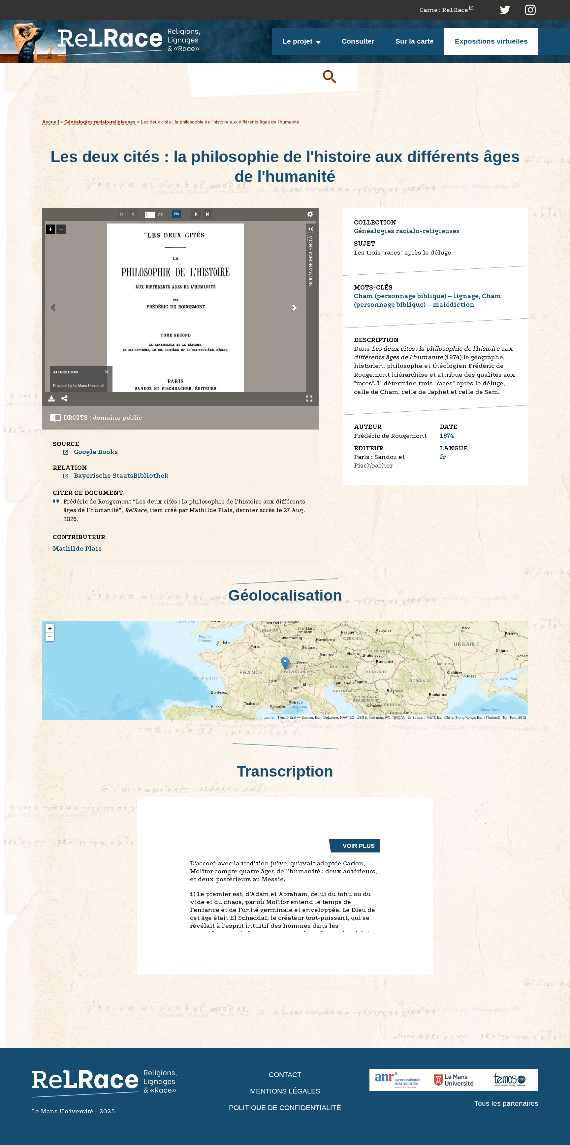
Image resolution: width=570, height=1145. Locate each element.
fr (443, 457)
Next (196, 214)
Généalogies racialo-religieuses (100, 122)
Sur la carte (415, 41)
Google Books (96, 452)
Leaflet (269, 717)
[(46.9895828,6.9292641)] (285, 663)
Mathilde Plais (77, 548)
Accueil (50, 122)
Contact (285, 1074)
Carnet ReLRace (444, 10)
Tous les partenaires (506, 1103)
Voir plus (359, 846)
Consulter (358, 41)
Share (64, 398)
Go (176, 213)
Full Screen (309, 398)
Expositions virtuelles (491, 41)
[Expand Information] (310, 229)
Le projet (297, 41)
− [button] (50, 636)
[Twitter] (505, 10)
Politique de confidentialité (285, 1107)
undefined (310, 214)
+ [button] (50, 628)
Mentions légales (285, 1091)
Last (207, 214)
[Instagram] (530, 10)
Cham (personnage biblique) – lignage (416, 296)
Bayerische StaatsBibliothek (121, 475)
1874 (447, 435)
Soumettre (337, 76)
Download (51, 398)
